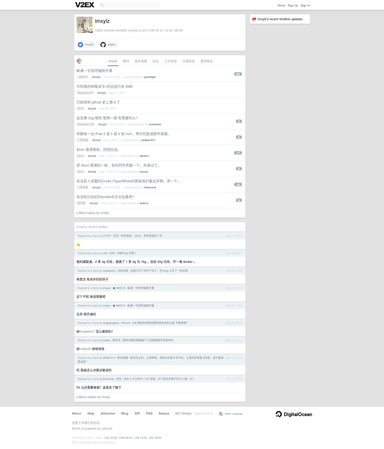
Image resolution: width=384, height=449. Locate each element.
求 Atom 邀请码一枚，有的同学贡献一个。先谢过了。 (118, 165)
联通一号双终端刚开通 (94, 70)
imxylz (88, 44)
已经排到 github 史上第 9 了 (98, 102)
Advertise (108, 413)
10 (238, 184)
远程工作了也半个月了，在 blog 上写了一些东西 (159, 270)
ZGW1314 (109, 357)
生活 (115, 235)
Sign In (305, 5)
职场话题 (122, 357)
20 (238, 74)
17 (238, 153)
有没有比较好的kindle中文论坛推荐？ (106, 196)
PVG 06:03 (125, 437)
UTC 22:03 (110, 437)
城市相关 (206, 61)
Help (91, 413)
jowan (106, 340)
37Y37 (107, 235)
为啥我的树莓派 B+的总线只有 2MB (104, 86)
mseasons (109, 270)
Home (281, 5)
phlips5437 (148, 140)
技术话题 (141, 61)
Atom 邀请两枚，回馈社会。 (98, 149)
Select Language (233, 413)
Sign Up (293, 5)
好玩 (156, 61)
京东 (119, 379)
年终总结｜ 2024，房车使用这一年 (141, 235)
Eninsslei (108, 379)
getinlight (150, 77)
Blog (124, 413)
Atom (80, 156)
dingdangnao (111, 323)
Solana (164, 413)
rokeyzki (85, 348)
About (76, 413)
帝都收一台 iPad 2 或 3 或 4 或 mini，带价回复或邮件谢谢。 (123, 133)
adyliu (111, 44)
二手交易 (82, 140)
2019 (80, 108)
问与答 (81, 203)
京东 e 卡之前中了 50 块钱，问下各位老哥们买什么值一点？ (159, 379)
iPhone (125, 323)
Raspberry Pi (85, 92)
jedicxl (144, 203)
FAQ (149, 413)
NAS (112, 253)
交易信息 (188, 61)
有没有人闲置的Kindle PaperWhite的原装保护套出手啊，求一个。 (128, 181)
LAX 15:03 (140, 437)
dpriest (144, 156)
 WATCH (82, 77)
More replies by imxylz (94, 397)
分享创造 (123, 270)
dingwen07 (87, 331)
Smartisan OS (85, 124)
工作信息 (170, 61)
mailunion (155, 124)
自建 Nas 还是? (126, 253)
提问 (126, 61)
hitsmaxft (150, 187)
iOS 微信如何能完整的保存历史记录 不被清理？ (160, 323)
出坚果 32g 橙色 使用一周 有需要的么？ (107, 117)
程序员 (116, 340)
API (137, 413)
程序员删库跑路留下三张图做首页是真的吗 (148, 340)
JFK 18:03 (155, 437)
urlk (105, 253)
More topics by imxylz (94, 212)
